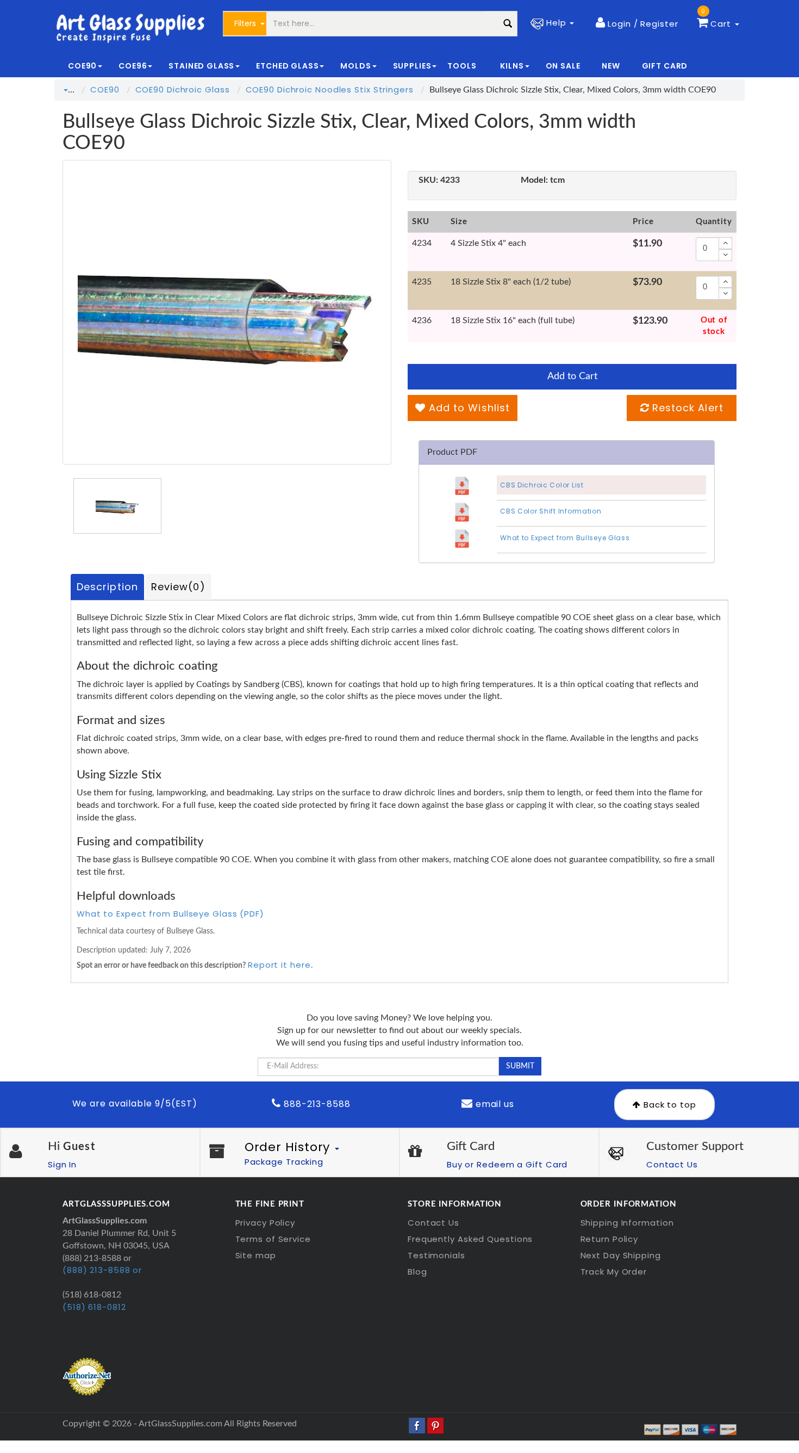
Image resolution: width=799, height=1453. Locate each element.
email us (494, 1104)
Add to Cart (572, 376)
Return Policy (609, 1239)
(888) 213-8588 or (102, 1270)
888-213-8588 (315, 1104)
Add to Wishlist (468, 408)
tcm (543, 180)
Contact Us (672, 1164)
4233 (439, 180)
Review (178, 586)
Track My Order (613, 1271)
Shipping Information (627, 1222)
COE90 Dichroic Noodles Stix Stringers (330, 89)
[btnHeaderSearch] (508, 23)
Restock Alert (686, 408)
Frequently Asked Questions (470, 1239)
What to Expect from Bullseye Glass (564, 537)
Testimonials (436, 1255)
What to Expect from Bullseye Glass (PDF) (170, 913)
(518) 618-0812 (94, 1307)
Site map (255, 1255)
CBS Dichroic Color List (542, 485)
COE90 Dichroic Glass (182, 89)
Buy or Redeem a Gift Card (507, 1164)
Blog (417, 1271)
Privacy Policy (265, 1222)
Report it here (279, 964)
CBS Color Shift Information (550, 511)
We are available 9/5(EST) (134, 1103)
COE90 (105, 89)
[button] (637, 23)
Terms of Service (273, 1239)
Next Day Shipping (620, 1255)
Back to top (668, 1104)
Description (107, 586)
